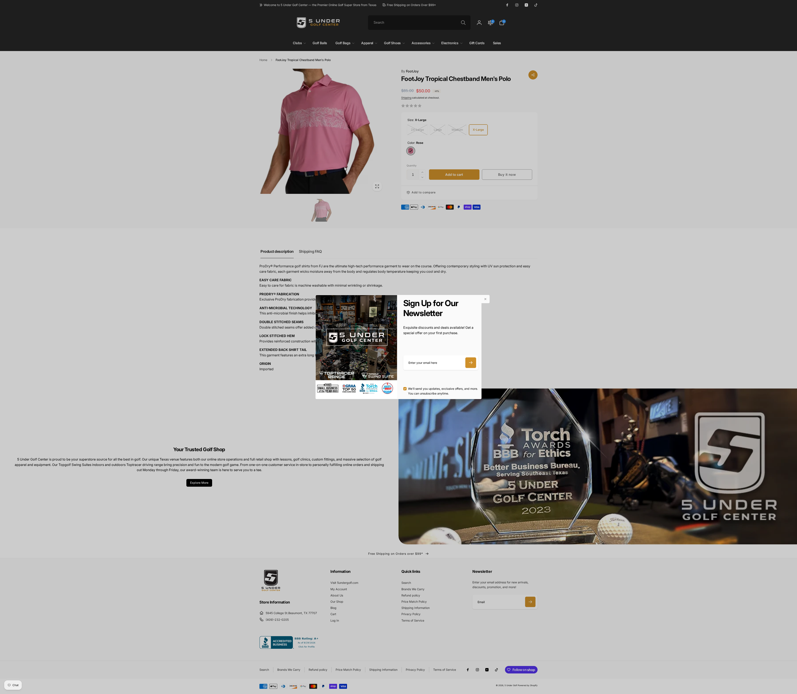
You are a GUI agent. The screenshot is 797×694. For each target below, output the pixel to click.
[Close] (485, 299)
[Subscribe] (470, 362)
